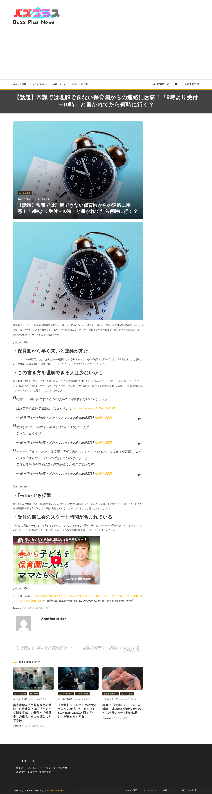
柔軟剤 (35, 725)
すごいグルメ (39, 84)
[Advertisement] (106, 51)
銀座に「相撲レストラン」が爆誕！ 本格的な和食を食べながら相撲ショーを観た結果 (122, 709)
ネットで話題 (19, 84)
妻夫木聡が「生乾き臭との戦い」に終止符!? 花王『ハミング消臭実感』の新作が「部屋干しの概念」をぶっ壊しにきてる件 (32, 713)
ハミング (26, 725)
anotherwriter (45, 198)
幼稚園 (39, 608)
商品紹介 (34, 693)
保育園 (31, 608)
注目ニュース (59, 84)
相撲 (125, 718)
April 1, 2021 (103, 417)
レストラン (116, 718)
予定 (24, 608)
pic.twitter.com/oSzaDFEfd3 (94, 408)
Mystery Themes (55, 790)
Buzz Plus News (33, 22)
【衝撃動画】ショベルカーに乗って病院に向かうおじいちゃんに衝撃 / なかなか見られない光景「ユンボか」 (45, 647)
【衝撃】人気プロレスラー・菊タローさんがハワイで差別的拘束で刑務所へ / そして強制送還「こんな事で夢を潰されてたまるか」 (111, 648)
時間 (46, 608)
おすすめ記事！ (65, 693)
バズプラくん (40, 699)
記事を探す (190, 83)
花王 (42, 725)
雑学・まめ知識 (80, 84)
